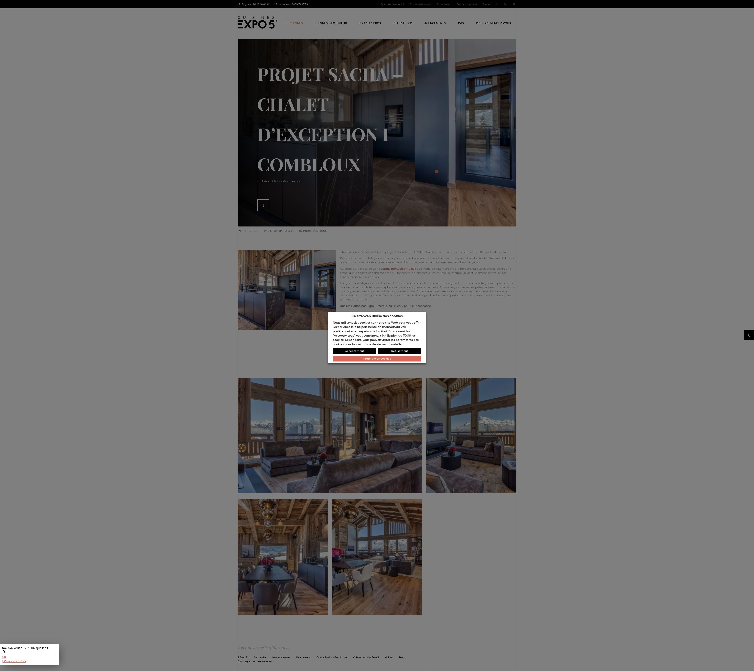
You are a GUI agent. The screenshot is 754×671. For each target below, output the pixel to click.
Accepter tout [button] (354, 350)
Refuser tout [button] (399, 350)
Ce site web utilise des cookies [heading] (377, 316)
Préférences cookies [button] (377, 358)
